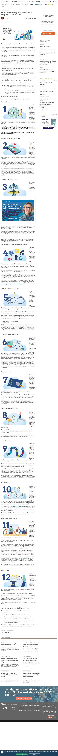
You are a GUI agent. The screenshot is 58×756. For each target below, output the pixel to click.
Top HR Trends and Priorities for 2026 (10, 321)
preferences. (54, 751)
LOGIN (47, 1)
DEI (29, 712)
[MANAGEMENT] (39, 4)
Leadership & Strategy (30, 707)
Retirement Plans (37, 710)
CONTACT (13, 709)
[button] (2, 752)
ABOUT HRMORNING (13, 704)
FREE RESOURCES (15, 1)
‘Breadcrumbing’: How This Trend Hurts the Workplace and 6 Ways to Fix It (9, 674)
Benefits (3, 656)
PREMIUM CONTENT (24, 1)
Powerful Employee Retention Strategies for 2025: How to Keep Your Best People (48, 93)
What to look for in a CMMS (46, 46)
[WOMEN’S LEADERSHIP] (49, 4)
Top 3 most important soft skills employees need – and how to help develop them (31, 674)
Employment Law (25, 703)
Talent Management (10, 630)
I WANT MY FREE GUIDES (24, 699)
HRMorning (5, 2)
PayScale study (4, 307)
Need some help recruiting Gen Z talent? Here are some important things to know (10, 660)
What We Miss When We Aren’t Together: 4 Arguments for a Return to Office (31, 644)
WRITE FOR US (13, 707)
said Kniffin (25, 558)
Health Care (30, 710)
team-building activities (21, 82)
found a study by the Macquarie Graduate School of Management (18, 283)
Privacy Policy (48, 751)
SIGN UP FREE (53, 1)
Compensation (37, 707)
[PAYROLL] (31, 4)
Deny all (34, 754)
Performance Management (34, 705)
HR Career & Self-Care (22, 710)
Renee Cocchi (9, 18)
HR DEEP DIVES (32, 1)
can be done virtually (16, 506)
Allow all (22, 754)
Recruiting (8, 656)
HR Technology (21, 707)
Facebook (3, 708)
